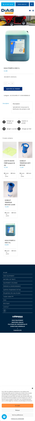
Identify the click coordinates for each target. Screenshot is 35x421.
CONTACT (6, 307)
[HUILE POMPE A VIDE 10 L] (10, 230)
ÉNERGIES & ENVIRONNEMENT (12, 286)
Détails (13, 173)
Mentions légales (17, 322)
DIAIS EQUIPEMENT (8, 276)
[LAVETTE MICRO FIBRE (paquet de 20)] (10, 150)
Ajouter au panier (13, 89)
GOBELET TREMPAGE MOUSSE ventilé (10, 202)
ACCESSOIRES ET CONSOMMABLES (20, 95)
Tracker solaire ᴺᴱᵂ (8, 296)
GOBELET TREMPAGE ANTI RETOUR (25, 163)
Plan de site (17, 330)
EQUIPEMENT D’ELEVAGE (10, 283)
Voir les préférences (17, 415)
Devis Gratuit (22, 4)
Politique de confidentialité (17, 418)
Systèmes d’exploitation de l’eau (12, 289)
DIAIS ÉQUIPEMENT (17, 320)
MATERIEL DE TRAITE (9, 279)
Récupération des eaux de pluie (11, 293)
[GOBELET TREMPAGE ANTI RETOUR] (25, 150)
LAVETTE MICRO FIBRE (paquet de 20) (9, 163)
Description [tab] (6, 103)
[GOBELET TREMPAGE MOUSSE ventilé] (10, 189)
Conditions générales (17, 326)
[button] (32, 388)
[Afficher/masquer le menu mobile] (33, 10)
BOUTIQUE (6, 303)
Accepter (17, 405)
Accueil (5, 272)
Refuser (17, 410)
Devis (4, 300)
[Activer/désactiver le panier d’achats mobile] (30, 10)
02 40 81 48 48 (8, 4)
